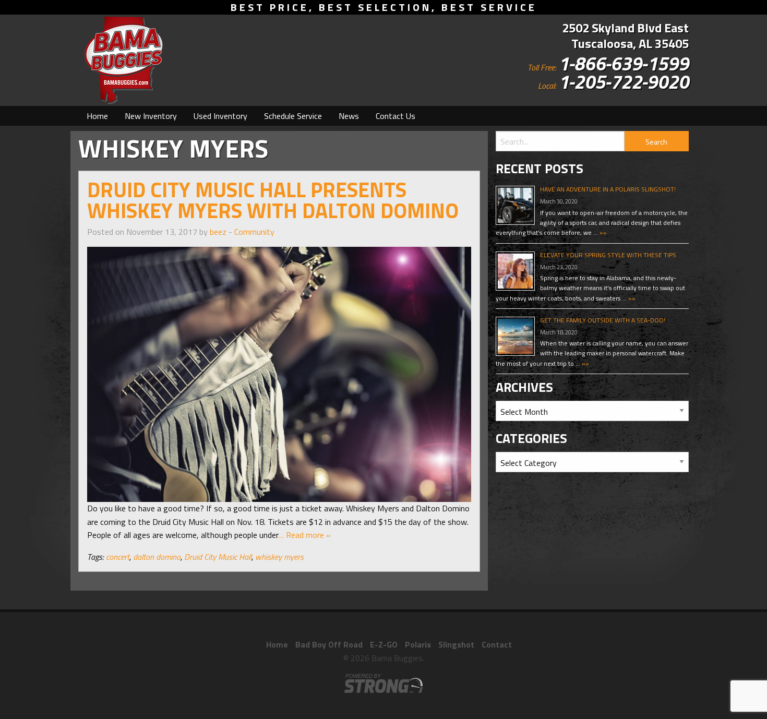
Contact (497, 644)
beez (218, 231)
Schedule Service (293, 116)
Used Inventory (220, 116)
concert (117, 556)
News (349, 116)
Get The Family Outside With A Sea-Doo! (602, 320)
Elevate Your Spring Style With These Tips (608, 255)
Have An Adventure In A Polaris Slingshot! (608, 189)
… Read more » (304, 535)
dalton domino (157, 556)
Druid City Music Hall (217, 556)
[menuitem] (97, 116)
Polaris (418, 644)
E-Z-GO (384, 644)
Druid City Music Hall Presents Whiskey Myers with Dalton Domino (273, 200)
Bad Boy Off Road (329, 644)
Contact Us (395, 116)
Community (254, 231)
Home (97, 116)
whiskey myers (279, 556)
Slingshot (456, 644)
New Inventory (151, 116)
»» (602, 232)
